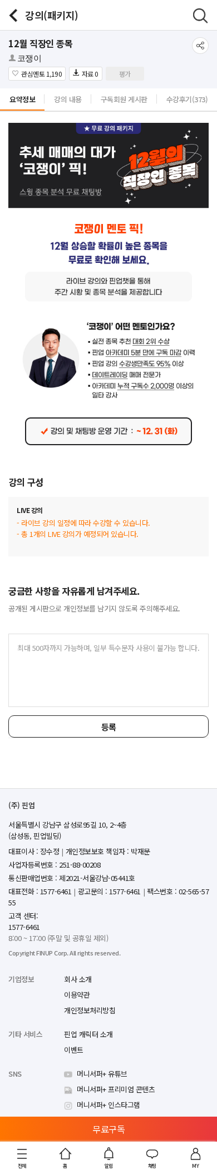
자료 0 (90, 73)
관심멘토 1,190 (41, 73)
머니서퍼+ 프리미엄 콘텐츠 (116, 1089)
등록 (108, 727)
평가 (125, 73)
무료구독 (108, 1129)
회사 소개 (78, 979)
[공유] (200, 45)
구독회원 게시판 (124, 99)
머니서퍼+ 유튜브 (102, 1073)
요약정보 (22, 99)
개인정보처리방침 (89, 1010)
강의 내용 (68, 99)
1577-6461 (24, 927)
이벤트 (73, 1049)
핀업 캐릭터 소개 (88, 1034)
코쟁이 (29, 58)
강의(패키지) (51, 15)
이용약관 (77, 994)
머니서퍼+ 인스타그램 (108, 1104)
